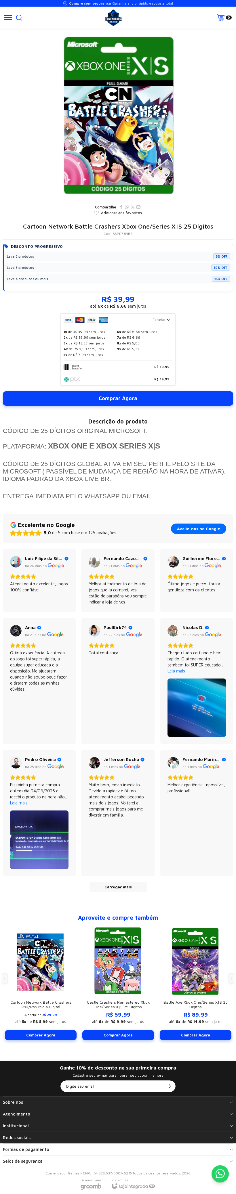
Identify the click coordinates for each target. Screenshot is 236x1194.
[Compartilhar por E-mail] (138, 207)
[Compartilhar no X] (133, 207)
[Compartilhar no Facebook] (121, 207)
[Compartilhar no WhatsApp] (127, 207)
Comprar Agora (118, 398)
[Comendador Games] (113, 17)
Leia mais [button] (176, 670)
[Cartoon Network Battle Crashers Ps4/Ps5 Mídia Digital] (40, 983)
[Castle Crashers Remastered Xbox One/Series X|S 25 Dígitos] (118, 983)
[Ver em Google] (16, 562)
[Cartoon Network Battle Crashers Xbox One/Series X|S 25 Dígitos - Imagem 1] (118, 115)
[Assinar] (170, 1086)
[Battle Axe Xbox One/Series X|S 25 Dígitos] (195, 983)
